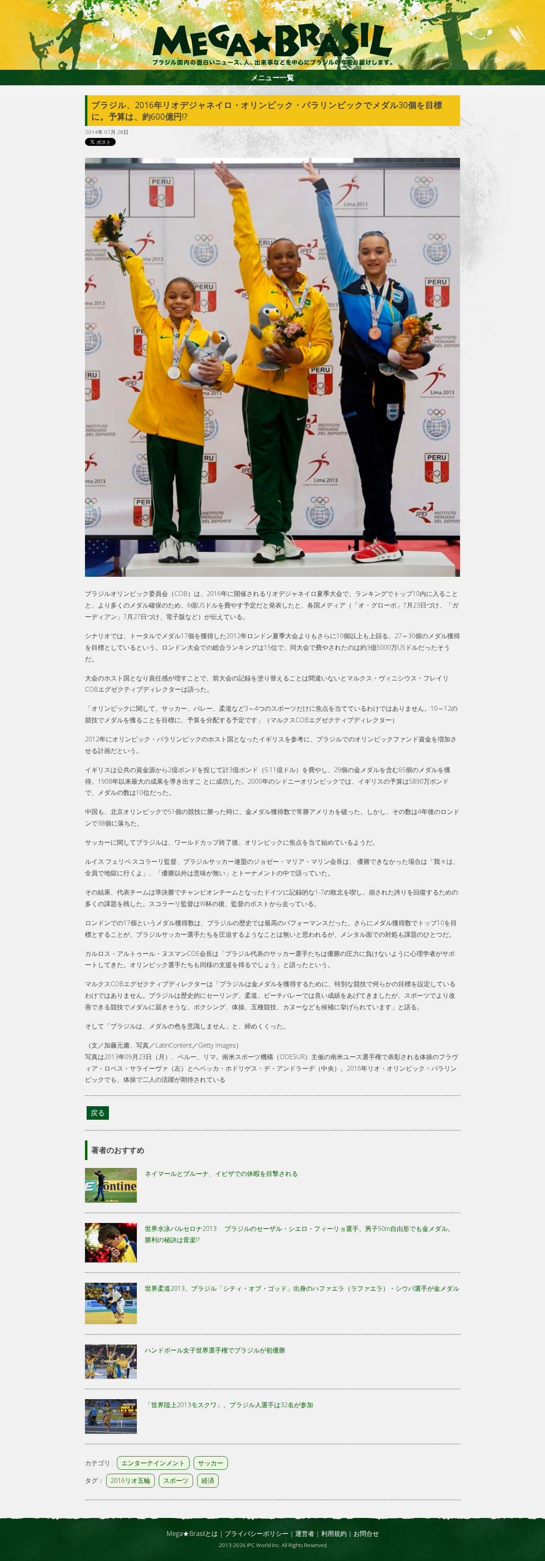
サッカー (210, 1463)
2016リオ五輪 (130, 1480)
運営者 (304, 1533)
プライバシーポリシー (256, 1533)
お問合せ (366, 1533)
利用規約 (334, 1533)
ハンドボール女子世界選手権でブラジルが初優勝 (215, 1350)
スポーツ (176, 1480)
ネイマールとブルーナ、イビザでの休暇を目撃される (221, 1173)
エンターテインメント (153, 1463)
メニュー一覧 (272, 77)
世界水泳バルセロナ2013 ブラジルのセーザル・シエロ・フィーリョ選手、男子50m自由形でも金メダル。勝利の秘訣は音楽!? (299, 1234)
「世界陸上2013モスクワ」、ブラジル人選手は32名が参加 (229, 1404)
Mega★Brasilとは (192, 1533)
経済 (207, 1480)
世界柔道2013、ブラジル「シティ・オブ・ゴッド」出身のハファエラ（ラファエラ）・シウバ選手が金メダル (302, 1288)
